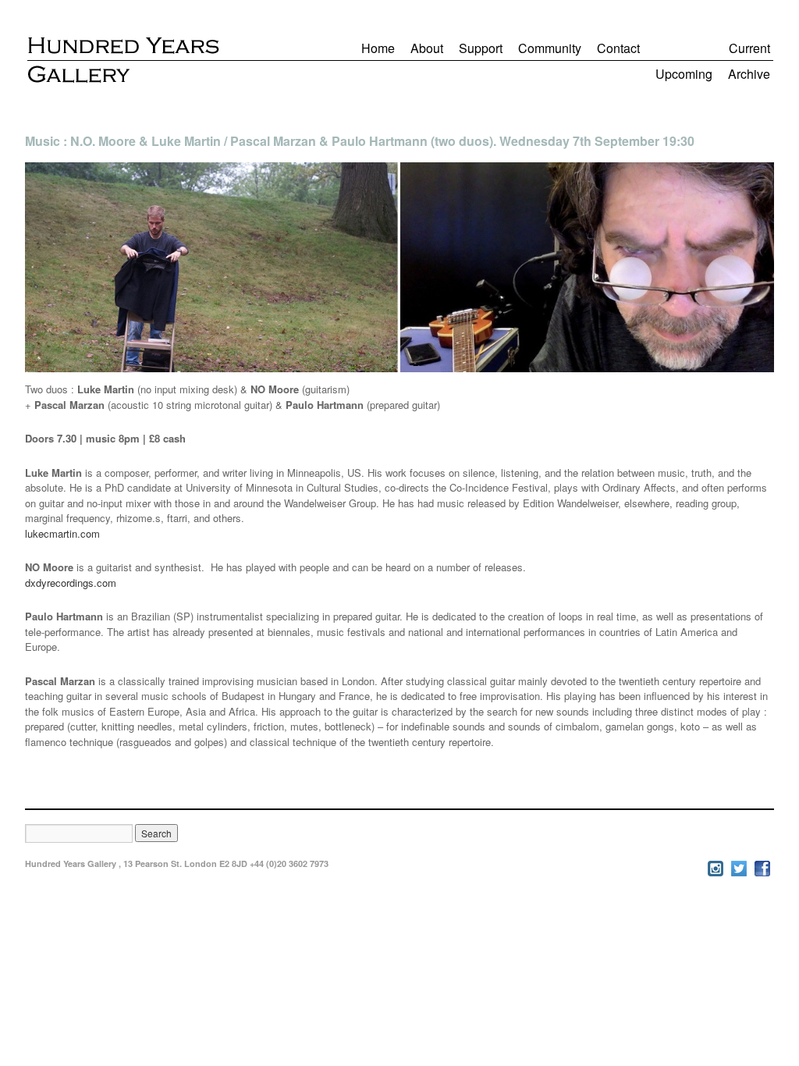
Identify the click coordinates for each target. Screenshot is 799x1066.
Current (749, 48)
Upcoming (683, 74)
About (426, 48)
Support (480, 48)
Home (378, 48)
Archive (749, 74)
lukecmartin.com (62, 533)
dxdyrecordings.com (70, 582)
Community (549, 48)
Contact (618, 48)
